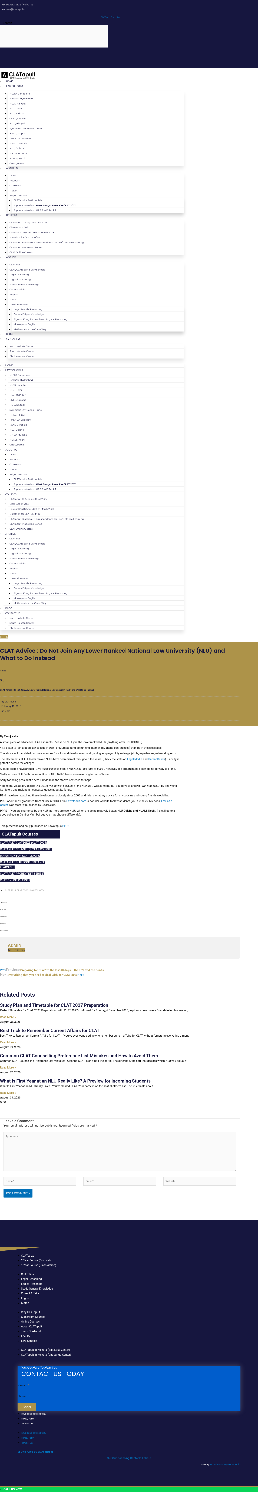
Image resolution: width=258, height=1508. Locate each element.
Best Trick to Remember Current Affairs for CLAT (50, 1030)
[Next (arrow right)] (16, 1505)
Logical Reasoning (20, 279)
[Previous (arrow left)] (5, 1505)
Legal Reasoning (19, 274)
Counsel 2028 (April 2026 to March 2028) (32, 232)
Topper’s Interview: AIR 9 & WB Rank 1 (35, 210)
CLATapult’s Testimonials (28, 200)
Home (9, 81)
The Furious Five (18, 304)
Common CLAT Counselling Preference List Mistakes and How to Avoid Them (79, 1055)
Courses (11, 215)
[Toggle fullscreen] (16, 1499)
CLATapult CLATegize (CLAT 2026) (28, 222)
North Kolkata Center (21, 346)
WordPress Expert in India (225, 1464)
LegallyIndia (134, 759)
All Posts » (16, 950)
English (13, 294)
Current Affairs (17, 289)
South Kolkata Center (21, 351)
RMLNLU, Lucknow (20, 138)
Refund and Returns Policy (33, 1414)
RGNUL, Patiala (18, 143)
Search (7, 23)
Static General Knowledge (24, 284)
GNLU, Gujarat (17, 118)
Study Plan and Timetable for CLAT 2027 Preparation (54, 1005)
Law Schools (14, 86)
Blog (9, 334)
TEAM (12, 175)
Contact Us (13, 338)
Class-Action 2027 (19, 227)
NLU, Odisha (16, 148)
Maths (12, 299)
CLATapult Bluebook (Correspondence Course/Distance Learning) (46, 242)
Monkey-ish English (25, 324)
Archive (11, 257)
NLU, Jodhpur (17, 113)
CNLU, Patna (16, 163)
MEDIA (13, 190)
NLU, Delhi (15, 108)
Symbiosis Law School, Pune (25, 128)
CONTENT (15, 185)
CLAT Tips (14, 264)
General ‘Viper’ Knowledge (29, 314)
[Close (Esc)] (39, 1499)
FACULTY (14, 180)
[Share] (28, 1499)
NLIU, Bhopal (17, 123)
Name (22, 1385)
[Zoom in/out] (5, 1499)
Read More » (8, 1017)
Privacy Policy (27, 1419)
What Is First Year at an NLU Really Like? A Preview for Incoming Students (75, 1081)
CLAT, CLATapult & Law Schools (27, 269)
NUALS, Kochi (17, 158)
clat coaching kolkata (30, 890)
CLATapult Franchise (110, 17)
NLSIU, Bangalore (19, 93)
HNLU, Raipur (17, 133)
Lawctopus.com (76, 801)
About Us (12, 168)
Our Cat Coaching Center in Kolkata (129, 1458)
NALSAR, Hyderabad (21, 98)
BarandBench (156, 759)
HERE (65, 826)
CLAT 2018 (10, 890)
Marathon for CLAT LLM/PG (24, 237)
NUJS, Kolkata (17, 103)
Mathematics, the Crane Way (30, 329)
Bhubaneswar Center (21, 356)
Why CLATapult (18, 195)
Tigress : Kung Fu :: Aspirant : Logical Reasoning (40, 319)
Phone (22, 1396)
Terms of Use (27, 1423)
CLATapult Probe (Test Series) (25, 247)
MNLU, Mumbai (18, 153)
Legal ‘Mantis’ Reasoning (28, 309)
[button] (120, 903)
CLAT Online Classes (20, 252)
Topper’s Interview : (45, 205)
